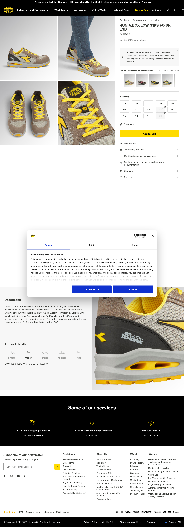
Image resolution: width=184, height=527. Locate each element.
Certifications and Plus (142, 20)
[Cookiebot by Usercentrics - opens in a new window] (133, 236)
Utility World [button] (99, 10)
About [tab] (135, 245)
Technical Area (103, 459)
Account (67, 466)
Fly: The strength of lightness (163, 478)
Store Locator (137, 487)
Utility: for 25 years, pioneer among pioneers (162, 495)
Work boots (124, 20)
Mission (134, 466)
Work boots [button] (61, 10)
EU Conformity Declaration (109, 480)
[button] (141, 10)
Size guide (129, 124)
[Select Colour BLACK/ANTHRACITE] (155, 80)
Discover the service (33, 435)
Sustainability (136, 473)
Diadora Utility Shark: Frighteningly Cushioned (160, 483)
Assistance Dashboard (74, 459)
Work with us (102, 466)
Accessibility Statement (74, 493)
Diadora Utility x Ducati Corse (163, 471)
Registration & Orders (74, 486)
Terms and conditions (130, 522)
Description (130, 143)
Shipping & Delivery (72, 473)
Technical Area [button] (120, 10)
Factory (134, 469)
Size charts (102, 463)
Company (134, 459)
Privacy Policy (90, 522)
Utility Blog (135, 480)
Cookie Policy (108, 522)
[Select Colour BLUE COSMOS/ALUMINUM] (167, 80)
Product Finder (137, 494)
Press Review (136, 483)
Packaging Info (103, 499)
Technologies (136, 490)
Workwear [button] (80, 10)
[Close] (177, 51)
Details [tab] (91, 245)
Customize (90, 289)
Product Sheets (104, 483)
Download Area (103, 469)
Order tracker (69, 469)
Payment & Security (72, 482)
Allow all (133, 289)
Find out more (151, 435)
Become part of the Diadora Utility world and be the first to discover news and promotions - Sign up (93, 2)
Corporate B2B (104, 473)
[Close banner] (153, 236)
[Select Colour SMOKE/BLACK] (142, 80)
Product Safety (70, 489)
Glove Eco (153, 475)
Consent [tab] (49, 245)
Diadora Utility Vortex (158, 468)
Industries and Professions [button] (32, 10)
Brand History (137, 463)
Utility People (136, 476)
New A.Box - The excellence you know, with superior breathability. (162, 462)
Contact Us (68, 463)
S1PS (157, 20)
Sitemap (151, 522)
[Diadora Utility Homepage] (8, 10)
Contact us (91, 435)
